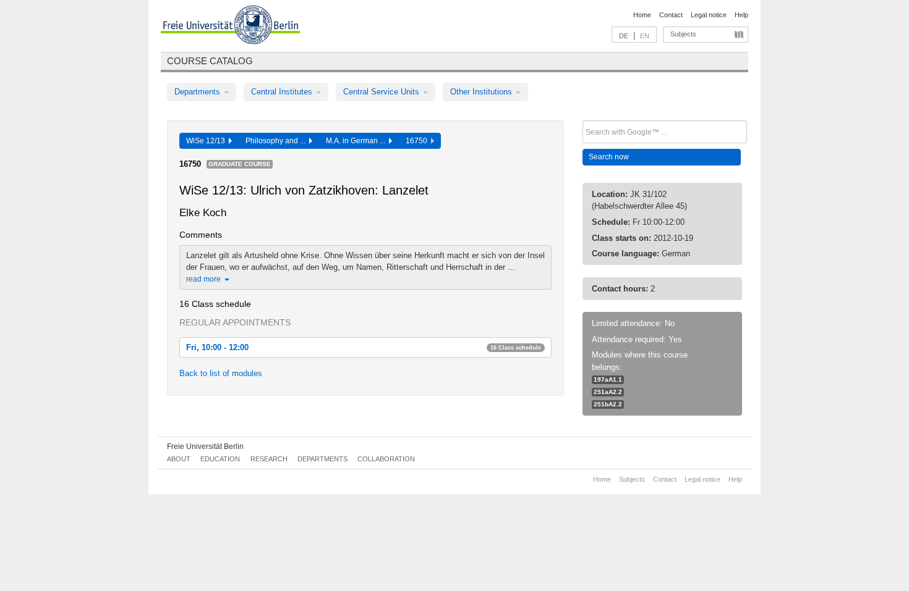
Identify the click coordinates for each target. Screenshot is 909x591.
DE (623, 36)
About (178, 459)
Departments (198, 91)
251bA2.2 (608, 404)
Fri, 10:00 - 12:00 (363, 347)
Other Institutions (482, 91)
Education (220, 459)
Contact (671, 15)
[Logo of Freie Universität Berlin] (230, 27)
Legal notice (709, 15)
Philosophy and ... (277, 141)
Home (642, 15)
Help (741, 15)
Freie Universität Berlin (205, 446)
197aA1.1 (608, 379)
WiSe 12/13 (207, 141)
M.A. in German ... (357, 141)
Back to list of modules (220, 373)
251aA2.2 (608, 391)
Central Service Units (382, 91)
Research (269, 459)
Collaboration (386, 459)
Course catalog (210, 61)
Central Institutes (283, 91)
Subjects (683, 34)
